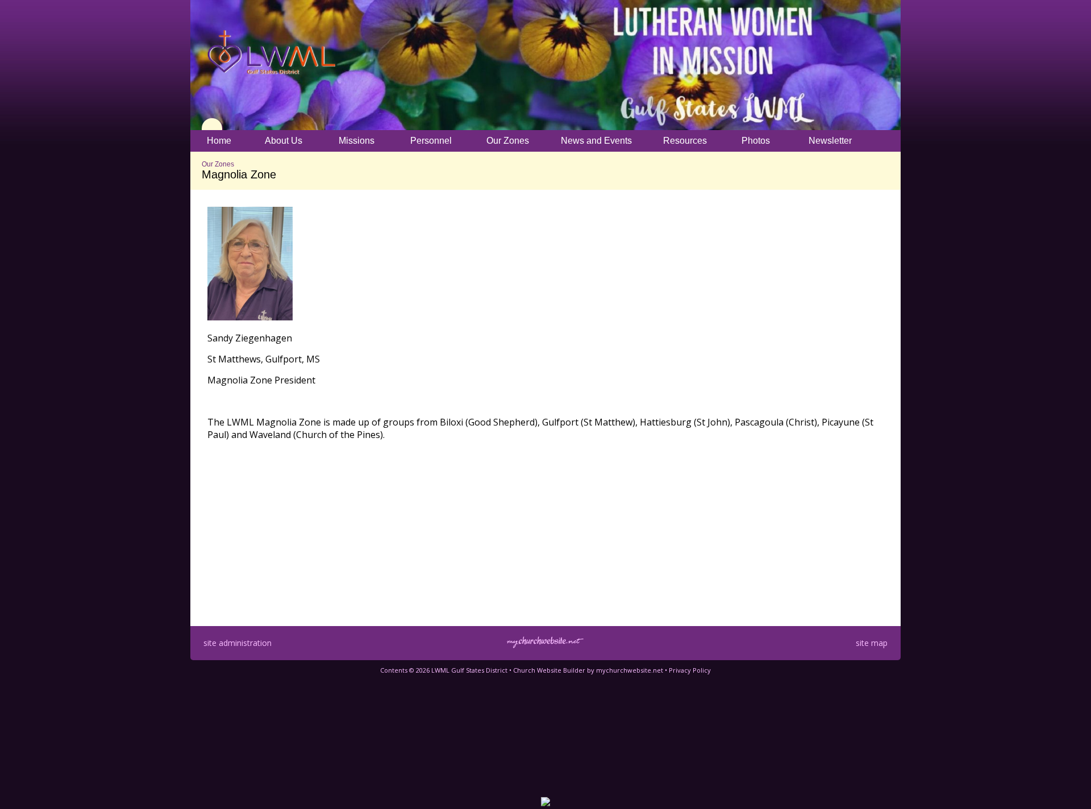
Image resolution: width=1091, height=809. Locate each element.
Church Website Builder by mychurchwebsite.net (588, 670)
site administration (237, 642)
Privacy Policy (690, 670)
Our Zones (218, 164)
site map (872, 642)
